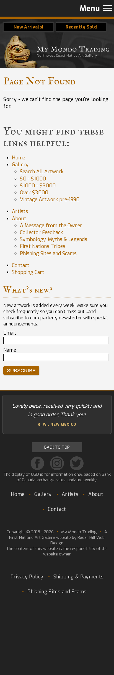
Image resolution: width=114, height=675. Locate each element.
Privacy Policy (27, 576)
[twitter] (77, 463)
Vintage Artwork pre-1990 (49, 199)
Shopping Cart (28, 272)
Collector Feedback (41, 232)
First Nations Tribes (42, 246)
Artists (20, 211)
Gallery (20, 164)
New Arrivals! (28, 27)
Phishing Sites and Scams (48, 253)
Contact (20, 265)
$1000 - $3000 (38, 185)
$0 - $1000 (33, 178)
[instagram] (57, 463)
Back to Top (57, 447)
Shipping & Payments (78, 576)
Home (18, 157)
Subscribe (21, 370)
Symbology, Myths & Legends (53, 239)
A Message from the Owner (51, 225)
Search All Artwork (41, 171)
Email (9, 333)
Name (9, 350)
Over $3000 (34, 192)
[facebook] (37, 463)
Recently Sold (81, 27)
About (19, 218)
